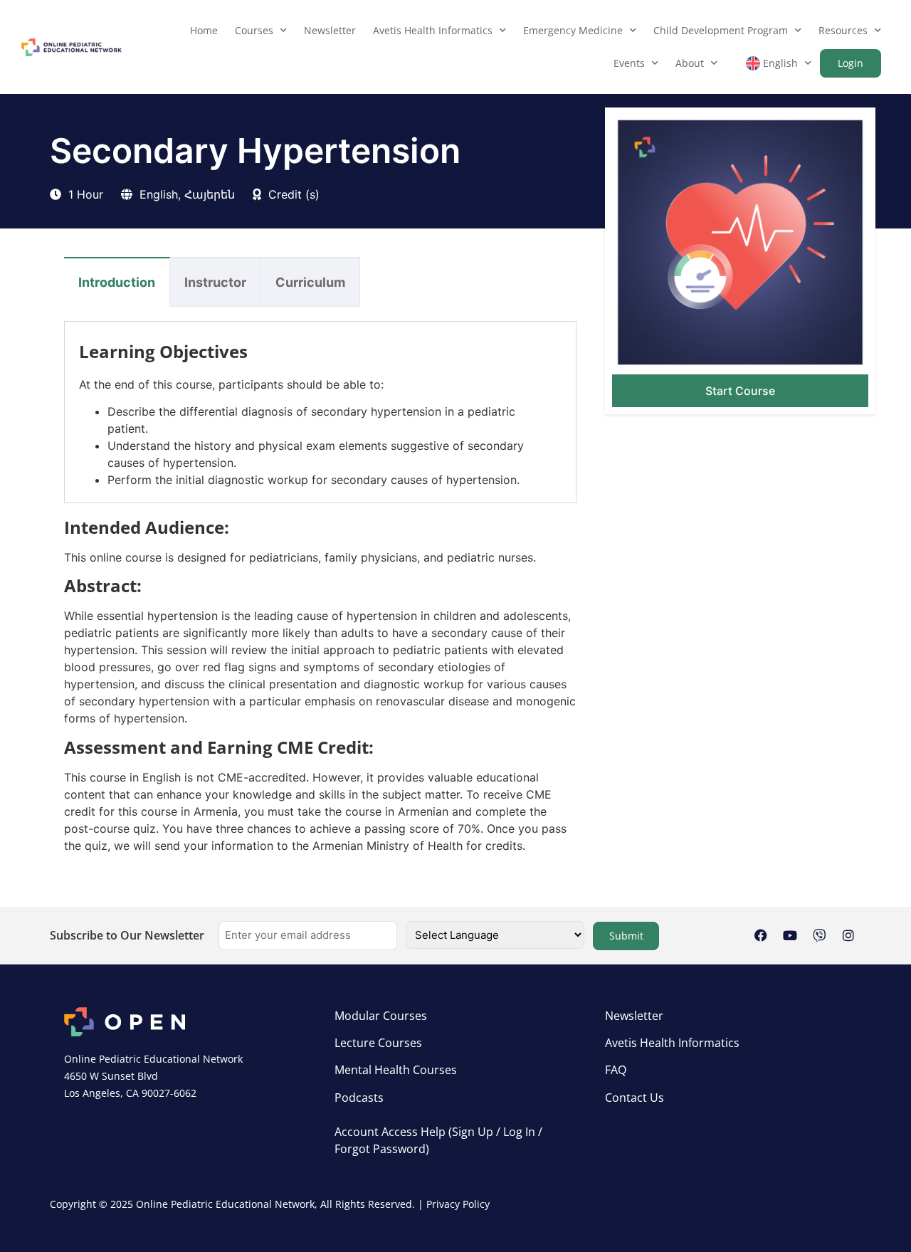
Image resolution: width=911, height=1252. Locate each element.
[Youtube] (790, 935)
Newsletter (330, 30)
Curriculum (310, 282)
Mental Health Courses (396, 1070)
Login (850, 63)
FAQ (615, 1070)
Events (629, 63)
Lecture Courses (378, 1043)
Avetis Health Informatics (433, 30)
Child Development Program (720, 30)
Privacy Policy (458, 1204)
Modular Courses (381, 1016)
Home (204, 30)
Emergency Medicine (573, 30)
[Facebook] (761, 935)
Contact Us (634, 1097)
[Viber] (819, 935)
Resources (843, 30)
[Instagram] (848, 935)
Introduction (116, 282)
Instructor (215, 282)
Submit (626, 935)
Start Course (740, 391)
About (689, 63)
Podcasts (359, 1097)
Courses (254, 30)
